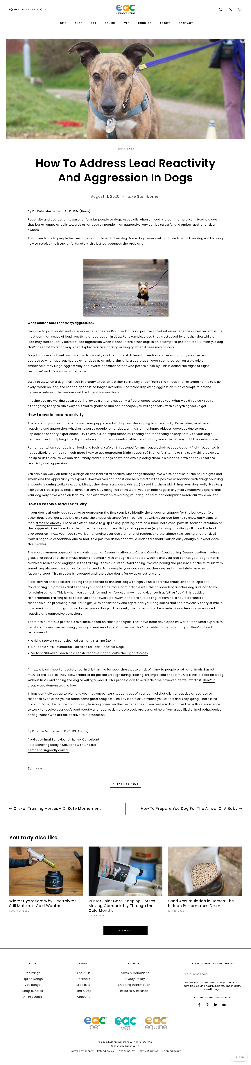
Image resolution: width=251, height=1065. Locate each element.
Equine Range (32, 979)
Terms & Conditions (134, 973)
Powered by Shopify (82, 1051)
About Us (83, 973)
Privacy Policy (134, 979)
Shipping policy (171, 1051)
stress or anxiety (48, 523)
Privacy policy (126, 1051)
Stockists (83, 985)
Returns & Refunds (134, 991)
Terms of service (148, 1051)
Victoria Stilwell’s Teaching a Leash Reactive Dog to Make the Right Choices (89, 653)
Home (120, 149)
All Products (32, 997)
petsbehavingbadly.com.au (48, 750)
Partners (83, 979)
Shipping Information (134, 985)
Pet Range (33, 973)
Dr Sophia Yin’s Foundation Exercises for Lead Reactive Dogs (77, 647)
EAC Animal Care (118, 1042)
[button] (220, 10)
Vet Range (33, 985)
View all (125, 930)
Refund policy (105, 1051)
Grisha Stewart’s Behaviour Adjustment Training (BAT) (73, 641)
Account (83, 997)
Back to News (127, 783)
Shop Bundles (32, 991)
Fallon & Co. (132, 1046)
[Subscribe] (240, 974)
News (129, 149)
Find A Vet (83, 991)
